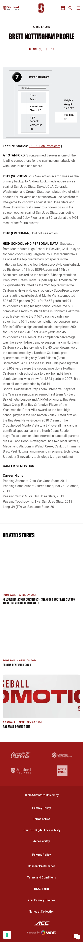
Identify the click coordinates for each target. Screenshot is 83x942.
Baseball (9, 722)
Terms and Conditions (41, 877)
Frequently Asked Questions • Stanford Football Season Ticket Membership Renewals (39, 601)
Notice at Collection (41, 911)
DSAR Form (41, 888)
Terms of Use (41, 819)
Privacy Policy (42, 808)
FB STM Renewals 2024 (17, 665)
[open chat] (77, 936)
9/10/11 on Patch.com (44, 146)
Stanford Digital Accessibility (42, 830)
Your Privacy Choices (41, 900)
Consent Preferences (41, 866)
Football (9, 595)
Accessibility (42, 841)
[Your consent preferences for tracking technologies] (7, 935)
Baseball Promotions (16, 727)
